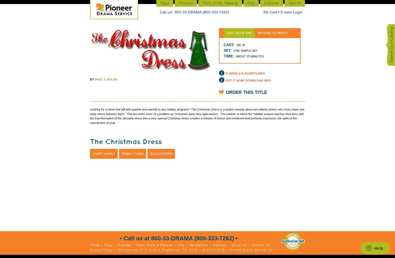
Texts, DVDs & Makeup (154, 245)
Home (94, 245)
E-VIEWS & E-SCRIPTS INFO (245, 73)
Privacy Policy (101, 250)
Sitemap (219, 245)
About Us (238, 245)
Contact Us (261, 245)
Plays (109, 245)
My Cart (271, 12)
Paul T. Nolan (106, 79)
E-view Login (291, 12)
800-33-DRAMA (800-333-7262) (202, 12)
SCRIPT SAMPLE (104, 153)
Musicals (124, 245)
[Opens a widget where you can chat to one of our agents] (375, 248)
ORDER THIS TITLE (246, 92)
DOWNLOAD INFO (248, 80)
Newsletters (198, 245)
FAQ (180, 245)
